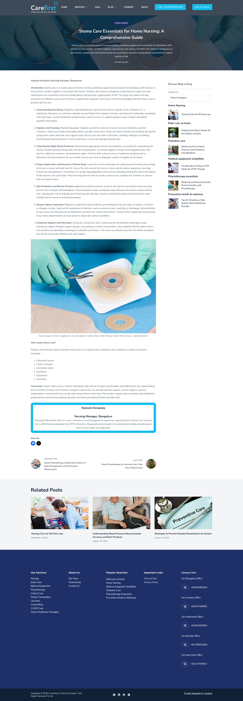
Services (80, 7)
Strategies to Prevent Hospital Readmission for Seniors (183, 533)
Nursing (35, 578)
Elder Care (36, 582)
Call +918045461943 (170, 7)
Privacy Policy (151, 582)
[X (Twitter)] (114, 695)
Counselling (37, 604)
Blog (111, 7)
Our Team (73, 578)
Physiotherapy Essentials (118, 594)
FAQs (97, 7)
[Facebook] (124, 695)
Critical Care (37, 593)
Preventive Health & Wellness (121, 598)
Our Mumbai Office (191, 636)
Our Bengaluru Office (192, 578)
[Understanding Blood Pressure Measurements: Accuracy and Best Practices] (121, 513)
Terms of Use (150, 578)
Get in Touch (202, 7)
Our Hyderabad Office (192, 617)
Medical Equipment (40, 586)
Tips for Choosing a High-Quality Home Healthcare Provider (193, 203)
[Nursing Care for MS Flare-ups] (173, 115)
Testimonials (74, 582)
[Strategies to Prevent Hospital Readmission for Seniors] (183, 513)
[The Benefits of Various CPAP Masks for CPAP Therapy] (173, 168)
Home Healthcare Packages (45, 612)
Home (64, 7)
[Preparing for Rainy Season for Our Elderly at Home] (173, 132)
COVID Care (37, 608)
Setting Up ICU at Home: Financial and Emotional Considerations (193, 149)
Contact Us (74, 586)
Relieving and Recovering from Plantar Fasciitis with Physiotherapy (196, 185)
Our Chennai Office (191, 597)
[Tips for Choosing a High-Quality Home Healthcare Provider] (173, 203)
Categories (173, 92)
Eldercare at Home (115, 579)
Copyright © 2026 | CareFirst (44, 693)
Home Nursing (121, 23)
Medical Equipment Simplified (121, 586)
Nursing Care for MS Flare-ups (196, 114)
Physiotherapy (38, 590)
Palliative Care (113, 590)
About (144, 7)
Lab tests (35, 601)
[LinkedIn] (119, 695)
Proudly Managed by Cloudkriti (198, 693)
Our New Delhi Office (192, 655)
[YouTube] (129, 695)
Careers (128, 7)
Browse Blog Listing (180, 84)
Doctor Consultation (41, 597)
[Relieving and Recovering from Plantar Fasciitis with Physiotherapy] (173, 186)
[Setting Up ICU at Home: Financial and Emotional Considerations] (173, 150)
